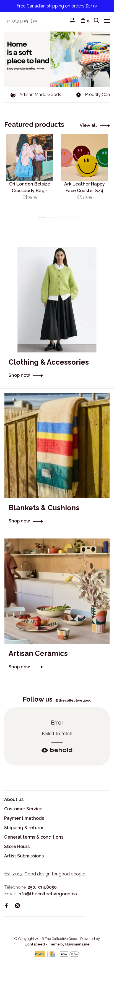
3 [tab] (63, 218)
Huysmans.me (77, 944)
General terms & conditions (33, 837)
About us (14, 799)
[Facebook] (6, 906)
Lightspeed (35, 944)
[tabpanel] (29, 173)
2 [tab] (53, 218)
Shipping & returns (24, 827)
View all (88, 125)
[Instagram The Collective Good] (17, 906)
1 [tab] (43, 218)
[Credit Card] (52, 955)
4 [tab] (73, 218)
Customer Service (23, 808)
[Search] (97, 21)
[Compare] (73, 21)
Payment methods (24, 818)
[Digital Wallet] (69, 955)
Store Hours (17, 846)
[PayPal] (40, 955)
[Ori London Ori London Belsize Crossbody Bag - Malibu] (29, 157)
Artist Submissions (24, 856)
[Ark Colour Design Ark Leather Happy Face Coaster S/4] (84, 157)
